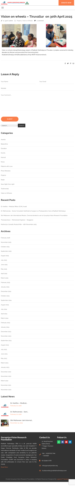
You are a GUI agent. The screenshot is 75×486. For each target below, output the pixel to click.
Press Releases (5, 171)
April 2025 (4, 273)
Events (3, 153)
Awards (3, 139)
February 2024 (5, 322)
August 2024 (5, 305)
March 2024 (4, 318)
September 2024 (6, 300)
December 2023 (6, 331)
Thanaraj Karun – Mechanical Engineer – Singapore (17, 220)
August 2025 (5, 255)
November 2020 (6, 389)
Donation (4, 148)
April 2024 (4, 314)
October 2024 (5, 296)
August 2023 (5, 345)
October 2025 (5, 247)
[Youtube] (66, 442)
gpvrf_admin (9, 20)
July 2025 (4, 260)
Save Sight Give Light (7, 184)
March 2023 (4, 363)
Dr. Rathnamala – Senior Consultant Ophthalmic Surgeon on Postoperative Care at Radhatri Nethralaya (33, 211)
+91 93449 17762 (47, 460)
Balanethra (4, 144)
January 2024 (5, 327)
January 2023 (5, 367)
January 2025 (5, 287)
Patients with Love (7, 166)
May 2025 (4, 269)
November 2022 (6, 376)
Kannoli (3, 157)
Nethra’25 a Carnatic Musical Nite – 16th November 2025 (18, 224)
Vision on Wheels (27, 20)
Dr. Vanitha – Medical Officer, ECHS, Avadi (14, 206)
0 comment (40, 20)
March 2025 (4, 278)
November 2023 (6, 336)
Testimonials (5, 188)
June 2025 (4, 264)
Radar (3, 180)
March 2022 (4, 381)
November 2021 (6, 385)
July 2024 (4, 309)
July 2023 (4, 349)
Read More (4, 467)
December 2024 (6, 291)
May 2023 (4, 358)
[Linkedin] (70, 442)
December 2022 (6, 372)
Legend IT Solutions (63, 479)
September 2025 (6, 251)
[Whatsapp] (58, 442)
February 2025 (5, 282)
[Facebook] (62, 442)
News (3, 162)
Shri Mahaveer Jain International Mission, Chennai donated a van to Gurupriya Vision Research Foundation (34, 215)
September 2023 (6, 340)
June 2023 (4, 354)
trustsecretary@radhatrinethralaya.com (54, 470)
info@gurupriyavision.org (50, 465)
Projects (19, 20)
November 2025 (6, 242)
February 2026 (5, 238)
